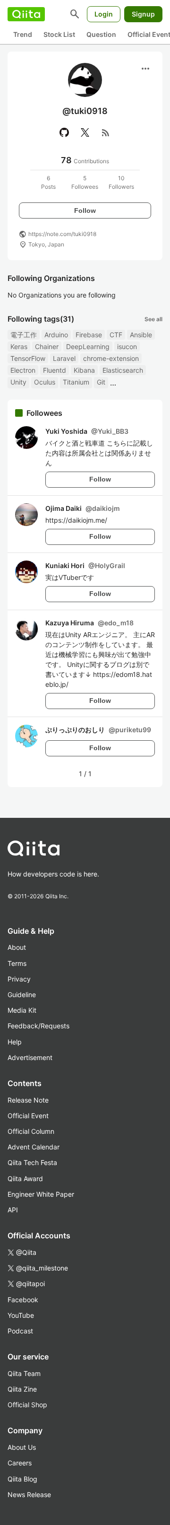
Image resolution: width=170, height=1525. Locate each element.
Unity (18, 382)
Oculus (44, 382)
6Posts (48, 182)
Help (15, 1042)
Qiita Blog (22, 1479)
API (13, 1210)
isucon (127, 346)
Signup (143, 14)
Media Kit (22, 1010)
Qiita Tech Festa (32, 1162)
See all (153, 319)
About (17, 947)
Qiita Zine (22, 1389)
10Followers (121, 182)
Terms (17, 963)
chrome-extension (111, 358)
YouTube (21, 1315)
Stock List (59, 34)
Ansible (141, 335)
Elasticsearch (122, 370)
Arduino (56, 335)
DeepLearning (88, 346)
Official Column (31, 1131)
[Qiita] (26, 14)
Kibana (84, 370)
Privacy (19, 979)
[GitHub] (64, 132)
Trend (22, 34)
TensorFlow (27, 358)
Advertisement (30, 1057)
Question (101, 34)
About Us (22, 1447)
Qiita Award (25, 1178)
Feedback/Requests (38, 1026)
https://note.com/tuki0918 (62, 233)
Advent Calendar (34, 1147)
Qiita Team (24, 1373)
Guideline (22, 994)
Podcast (20, 1331)
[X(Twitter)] (85, 132)
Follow (85, 210)
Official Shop (27, 1405)
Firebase (89, 335)
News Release (29, 1494)
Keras (18, 346)
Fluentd (54, 370)
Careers (20, 1463)
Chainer (47, 346)
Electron (22, 370)
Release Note (28, 1100)
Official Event (28, 1116)
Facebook (23, 1300)
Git (101, 382)
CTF (116, 335)
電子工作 (23, 335)
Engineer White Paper (41, 1194)
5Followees (84, 182)
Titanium (76, 382)
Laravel (64, 358)
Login (103, 14)
